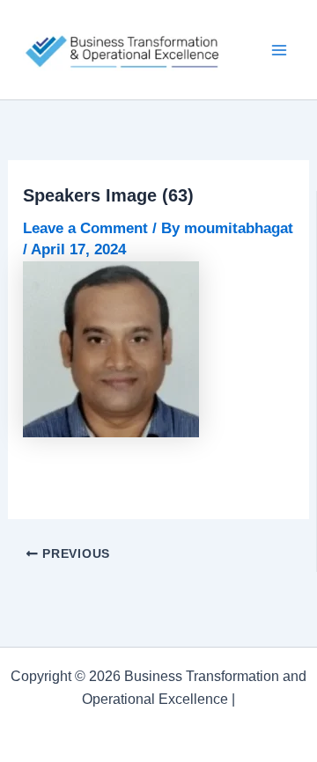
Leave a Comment (85, 228)
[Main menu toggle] (280, 50)
